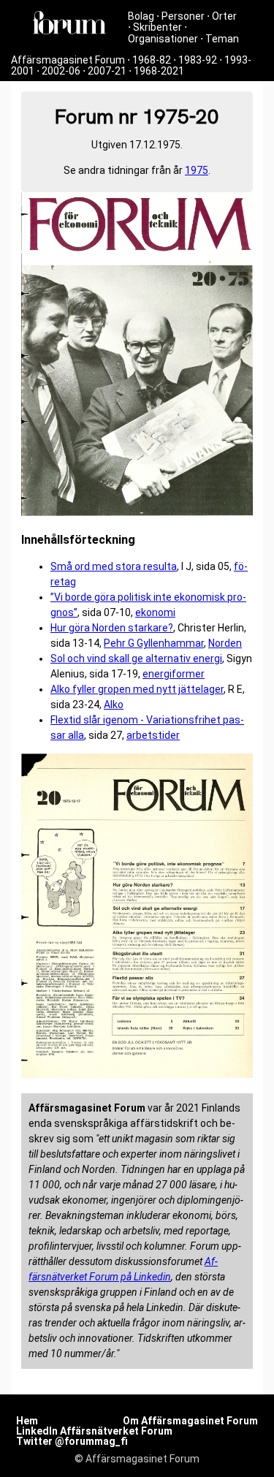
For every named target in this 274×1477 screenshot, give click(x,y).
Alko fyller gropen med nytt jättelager (137, 689)
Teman (222, 39)
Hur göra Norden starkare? (111, 628)
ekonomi (155, 612)
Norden (225, 643)
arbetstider (153, 735)
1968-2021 (159, 71)
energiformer (173, 674)
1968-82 (151, 60)
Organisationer (163, 39)
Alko (113, 704)
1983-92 (197, 60)
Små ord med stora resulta (113, 566)
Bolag (141, 16)
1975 (196, 170)
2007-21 (107, 71)
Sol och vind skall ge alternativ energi (136, 658)
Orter (224, 16)
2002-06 (61, 71)
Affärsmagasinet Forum (68, 60)
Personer (183, 16)
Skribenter (157, 27)
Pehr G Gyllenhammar (154, 643)
